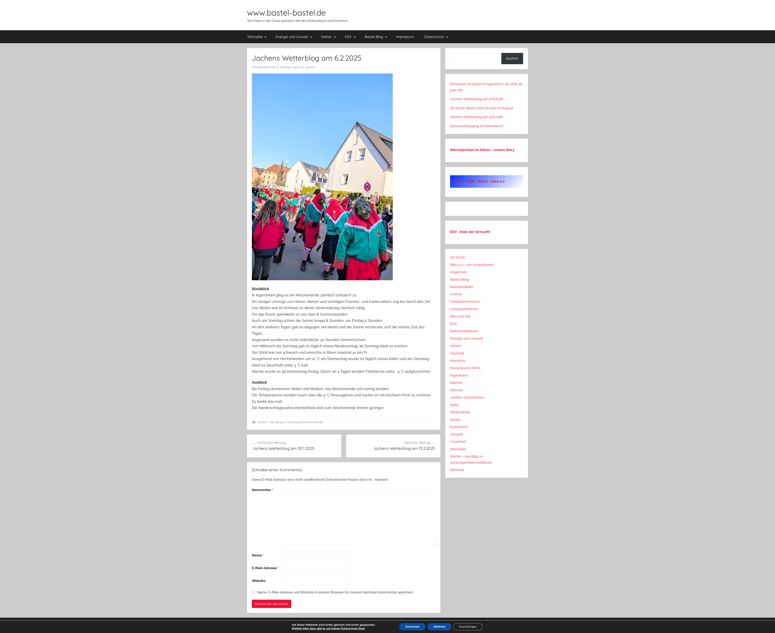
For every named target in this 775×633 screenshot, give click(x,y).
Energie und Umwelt (292, 37)
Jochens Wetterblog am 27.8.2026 (476, 99)
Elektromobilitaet (464, 331)
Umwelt (456, 434)
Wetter (326, 37)
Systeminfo (459, 427)
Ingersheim (459, 375)
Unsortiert (458, 442)
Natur (454, 405)
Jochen (310, 67)
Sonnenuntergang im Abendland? (477, 126)
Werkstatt (458, 449)
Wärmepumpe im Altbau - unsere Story (482, 150)
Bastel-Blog (374, 37)
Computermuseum (465, 301)
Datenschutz (434, 37)
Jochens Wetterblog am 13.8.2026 (476, 117)
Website (258, 581)
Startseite (255, 37)
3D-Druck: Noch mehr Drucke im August (481, 108)
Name (258, 555)
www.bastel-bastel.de (286, 12)
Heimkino (457, 361)
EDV (348, 37)
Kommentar (262, 490)
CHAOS (456, 294)
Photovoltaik (460, 412)
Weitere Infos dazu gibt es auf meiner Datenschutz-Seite (328, 628)
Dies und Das (460, 316)
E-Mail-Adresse (265, 568)
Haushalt (457, 353)
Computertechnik (464, 309)
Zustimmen (412, 627)
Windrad (457, 470)
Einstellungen (468, 627)
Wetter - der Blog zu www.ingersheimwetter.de (290, 422)
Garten (455, 346)
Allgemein (458, 272)
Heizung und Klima (465, 368)
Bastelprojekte (461, 287)
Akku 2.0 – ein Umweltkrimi (471, 265)
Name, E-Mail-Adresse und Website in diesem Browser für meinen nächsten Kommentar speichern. (335, 592)
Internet (456, 383)
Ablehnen (439, 627)
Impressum (405, 37)
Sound (455, 420)
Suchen (512, 58)
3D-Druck (457, 257)
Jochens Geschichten (467, 397)
